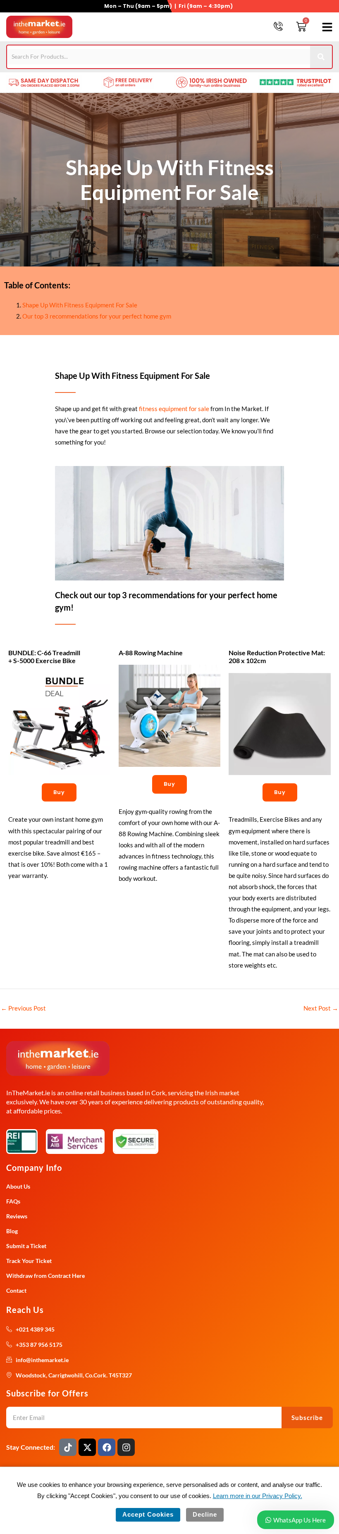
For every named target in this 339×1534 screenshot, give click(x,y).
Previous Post (23, 1008)
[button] (326, 27)
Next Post (320, 1008)
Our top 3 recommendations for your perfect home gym (96, 316)
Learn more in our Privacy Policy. (257, 1496)
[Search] (321, 57)
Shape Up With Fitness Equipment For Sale (79, 305)
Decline (205, 1514)
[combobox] (158, 56)
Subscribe (307, 1417)
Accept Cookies (148, 1514)
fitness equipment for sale (174, 408)
